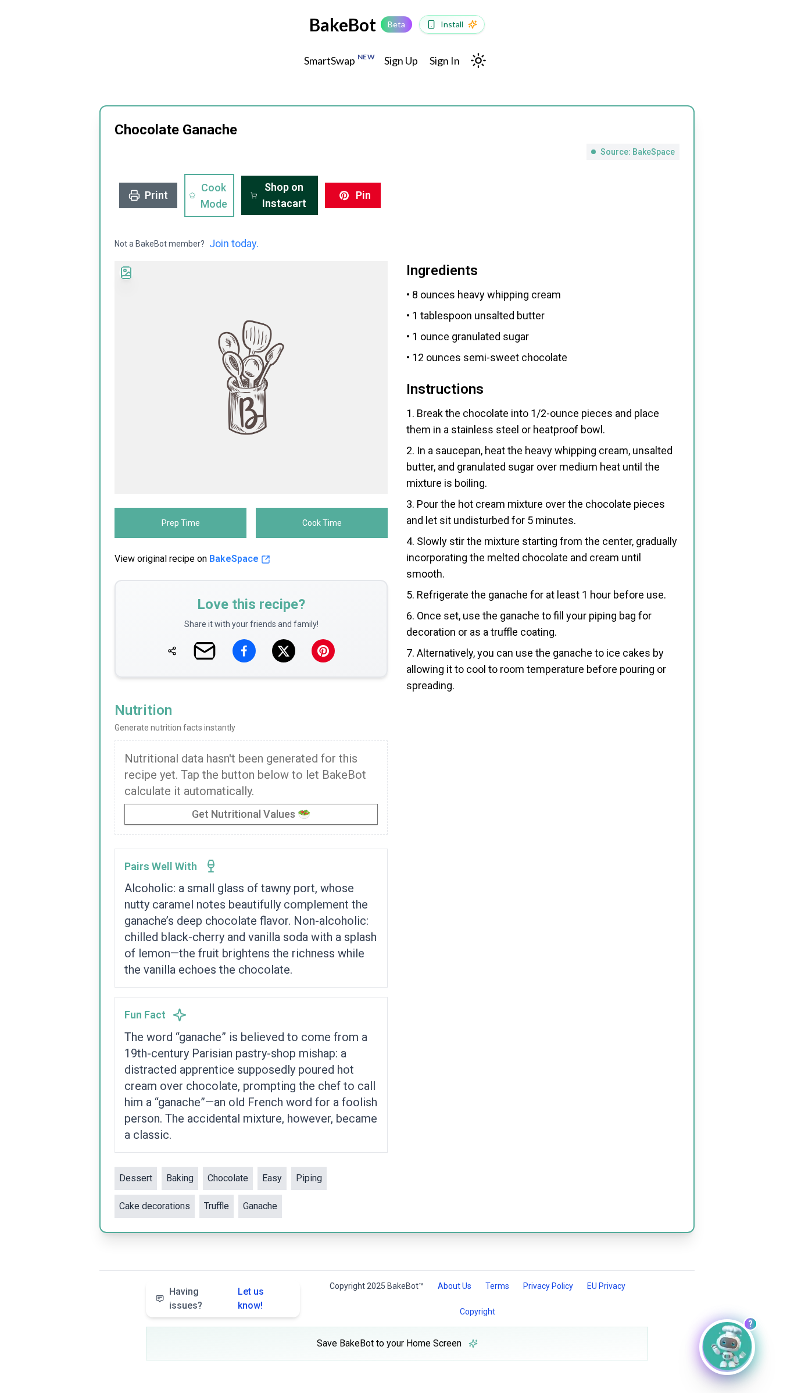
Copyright (477, 1311)
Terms (497, 1286)
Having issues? (216, 1298)
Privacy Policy (548, 1286)
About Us (454, 1286)
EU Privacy (606, 1286)
